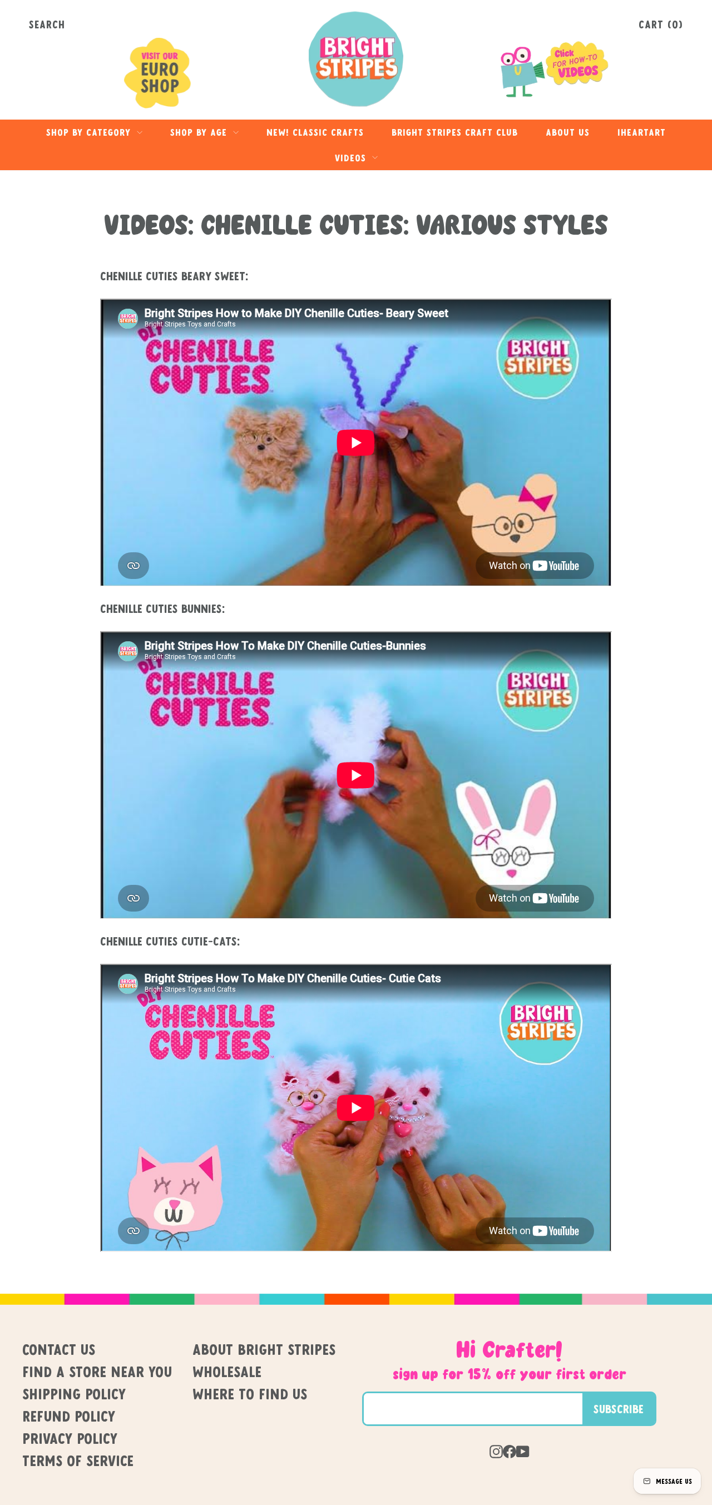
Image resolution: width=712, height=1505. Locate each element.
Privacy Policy (69, 1438)
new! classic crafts (315, 132)
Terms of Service (78, 1460)
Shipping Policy (74, 1394)
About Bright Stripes (263, 1349)
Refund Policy (68, 1416)
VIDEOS (352, 158)
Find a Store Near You (97, 1371)
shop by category (90, 132)
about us (568, 132)
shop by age (200, 132)
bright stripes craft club (455, 132)
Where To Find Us (249, 1394)
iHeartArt (641, 132)
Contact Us (58, 1349)
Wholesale (226, 1371)
